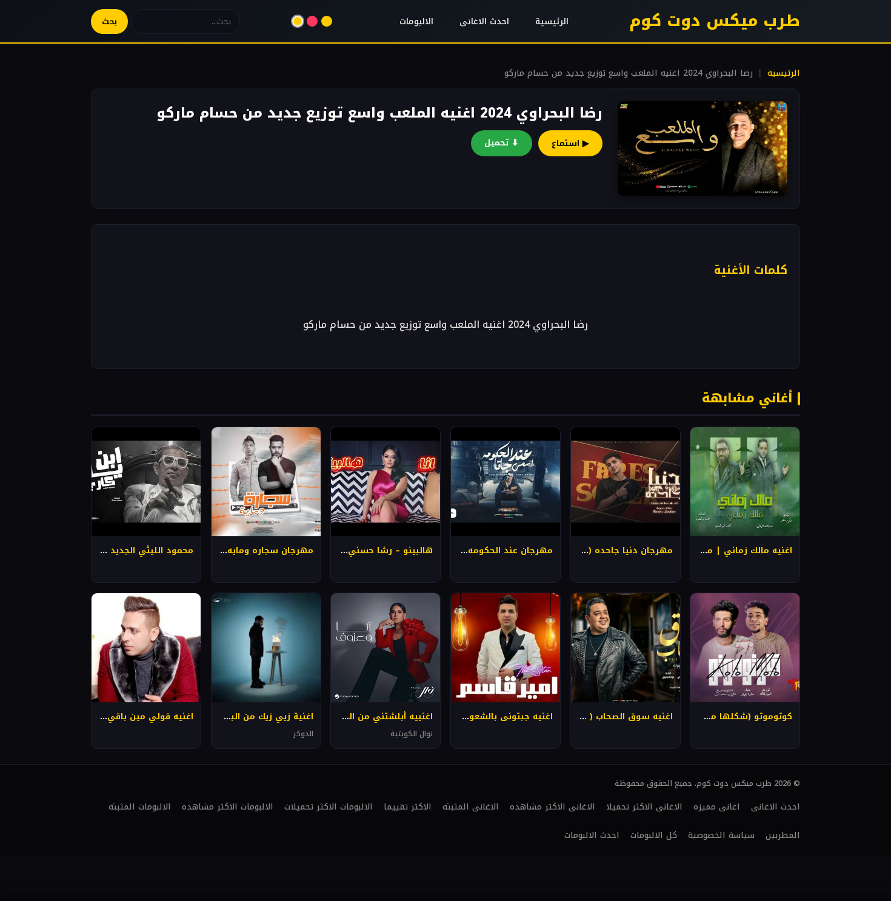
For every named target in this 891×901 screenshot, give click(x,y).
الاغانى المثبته (470, 806)
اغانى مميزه (716, 806)
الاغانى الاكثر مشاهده (552, 806)
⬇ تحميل (501, 142)
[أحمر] (312, 21)
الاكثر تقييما (408, 806)
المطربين (783, 835)
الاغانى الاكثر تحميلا (644, 806)
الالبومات (416, 21)
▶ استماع (570, 143)
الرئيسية (552, 21)
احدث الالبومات (591, 835)
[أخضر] (326, 21)
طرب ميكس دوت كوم (714, 21)
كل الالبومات (653, 835)
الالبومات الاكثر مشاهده (227, 806)
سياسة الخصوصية (721, 835)
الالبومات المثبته (139, 806)
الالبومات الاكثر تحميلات (328, 806)
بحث (109, 21)
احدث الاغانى (484, 21)
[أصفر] (297, 21)
